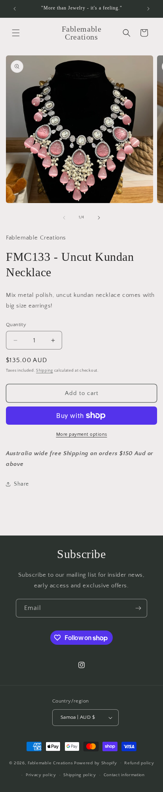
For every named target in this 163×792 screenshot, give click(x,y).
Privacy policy (41, 775)
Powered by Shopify (95, 762)
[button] (16, 33)
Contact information (124, 775)
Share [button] (21, 484)
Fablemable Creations (50, 762)
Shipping (44, 370)
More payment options (81, 434)
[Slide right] (99, 217)
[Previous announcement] (14, 8)
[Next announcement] (148, 8)
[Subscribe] (138, 608)
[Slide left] (64, 217)
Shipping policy (79, 775)
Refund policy (139, 763)
